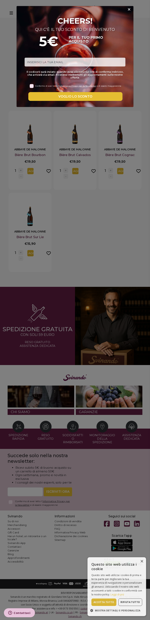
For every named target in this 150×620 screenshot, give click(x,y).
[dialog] (117, 586)
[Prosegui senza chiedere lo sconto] (129, 9)
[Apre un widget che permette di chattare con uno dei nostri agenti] (19, 613)
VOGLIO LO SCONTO (75, 96)
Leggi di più (117, 594)
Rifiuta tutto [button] (130, 602)
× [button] (141, 561)
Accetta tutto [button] (104, 602)
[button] (116, 610)
